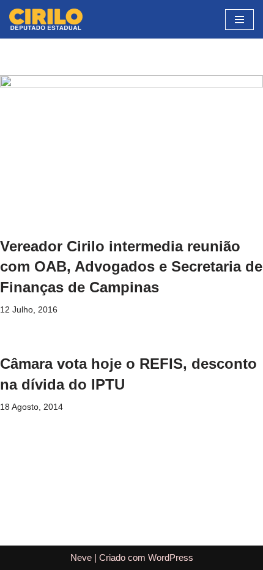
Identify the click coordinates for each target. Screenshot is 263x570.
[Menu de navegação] (239, 19)
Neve (81, 557)
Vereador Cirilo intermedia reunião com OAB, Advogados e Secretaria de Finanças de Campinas (131, 266)
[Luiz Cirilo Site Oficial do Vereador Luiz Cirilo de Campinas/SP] (46, 19)
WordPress (170, 557)
